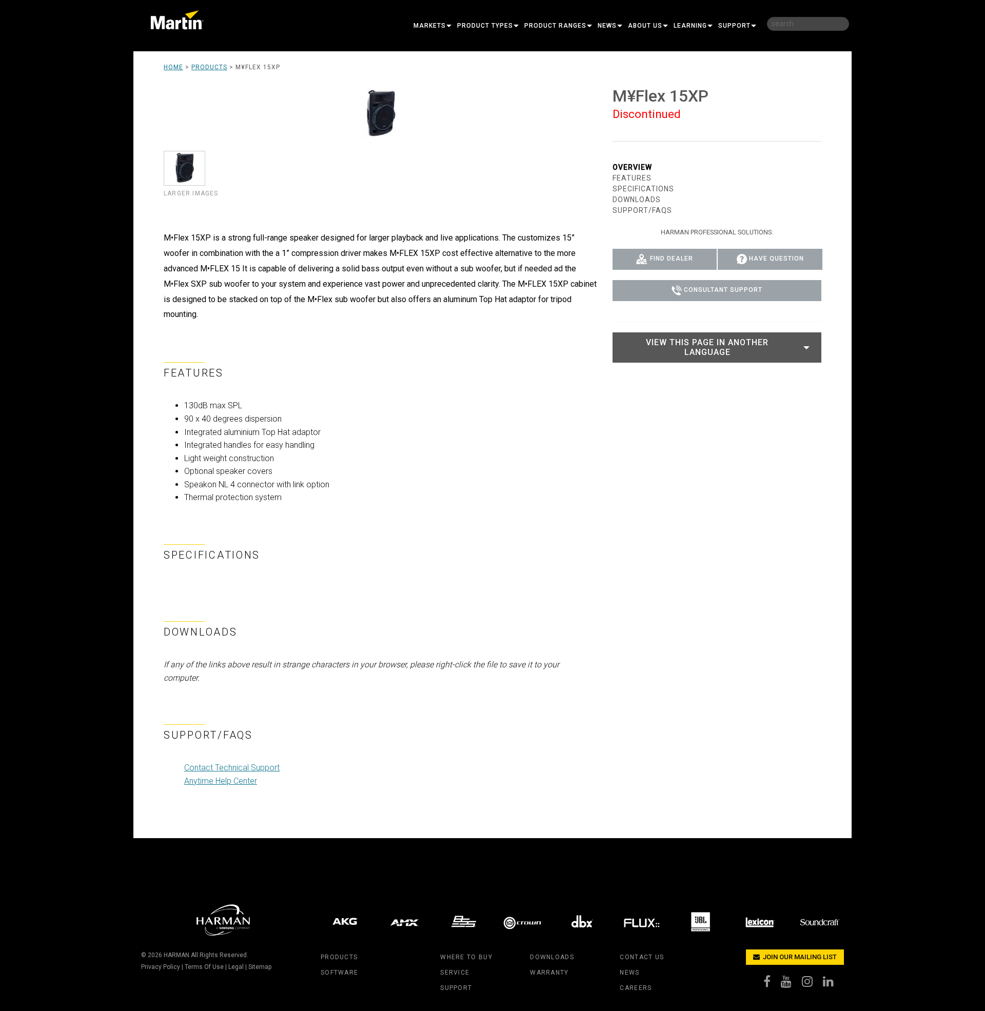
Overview (632, 167)
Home (173, 67)
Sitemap (259, 966)
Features (632, 178)
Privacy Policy (160, 966)
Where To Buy (466, 957)
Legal (236, 966)
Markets (429, 25)
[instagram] (812, 983)
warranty (549, 972)
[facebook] (772, 983)
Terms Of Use (204, 966)
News (607, 25)
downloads (552, 957)
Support (734, 25)
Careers (636, 988)
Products (209, 67)
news (629, 972)
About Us (645, 25)
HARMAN (176, 955)
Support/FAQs (642, 210)
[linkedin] (833, 983)
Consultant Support (723, 290)
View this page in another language (707, 347)
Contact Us (642, 957)
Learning (690, 25)
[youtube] (791, 983)
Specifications (643, 189)
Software (339, 972)
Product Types (485, 25)
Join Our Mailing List (799, 957)
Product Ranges (555, 25)
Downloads (637, 199)
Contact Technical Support (232, 767)
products (339, 957)
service (454, 972)
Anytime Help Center (220, 781)
